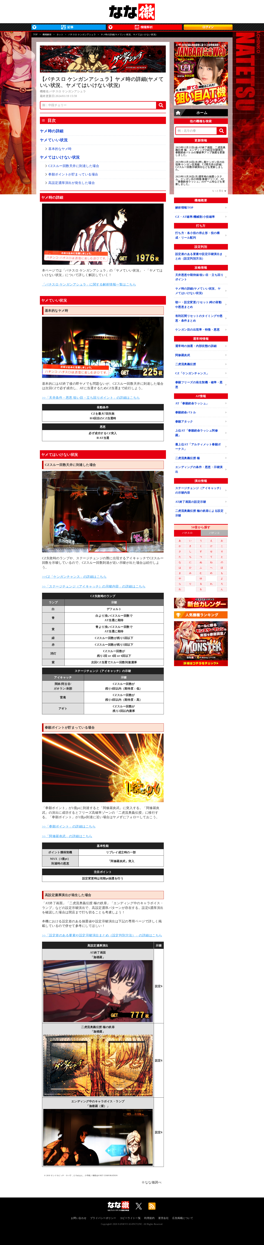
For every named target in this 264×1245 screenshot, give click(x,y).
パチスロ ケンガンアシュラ (82, 34)
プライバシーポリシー (103, 1218)
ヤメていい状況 (54, 140)
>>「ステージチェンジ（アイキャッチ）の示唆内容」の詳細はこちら (94, 586)
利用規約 (149, 1218)
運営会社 (163, 1218)
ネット (60, 34)
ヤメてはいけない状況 (60, 157)
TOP (35, 34)
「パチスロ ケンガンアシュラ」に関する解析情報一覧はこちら (89, 284)
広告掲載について (182, 1218)
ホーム (202, 113)
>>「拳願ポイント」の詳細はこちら (69, 826)
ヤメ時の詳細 (52, 131)
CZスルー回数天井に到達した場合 (73, 166)
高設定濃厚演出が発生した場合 (71, 183)
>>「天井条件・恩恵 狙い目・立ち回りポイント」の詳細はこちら (91, 397)
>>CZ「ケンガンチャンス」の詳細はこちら (74, 577)
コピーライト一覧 (130, 1218)
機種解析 (47, 34)
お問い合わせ (79, 1218)
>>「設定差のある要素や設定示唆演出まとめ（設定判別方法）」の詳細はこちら (102, 935)
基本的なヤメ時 (60, 149)
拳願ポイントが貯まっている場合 (73, 174)
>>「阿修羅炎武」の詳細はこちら (67, 836)
